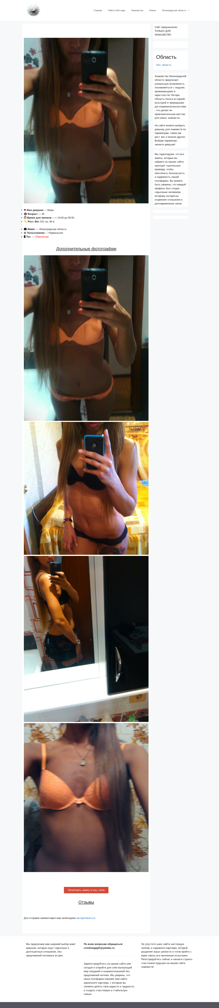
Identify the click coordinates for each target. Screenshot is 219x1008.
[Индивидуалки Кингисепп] (33, 10)
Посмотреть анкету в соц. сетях (86, 890)
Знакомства (137, 10)
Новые (152, 10)
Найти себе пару (116, 10)
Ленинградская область (174, 10)
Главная (98, 10)
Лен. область (163, 65)
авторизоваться (86, 918)
